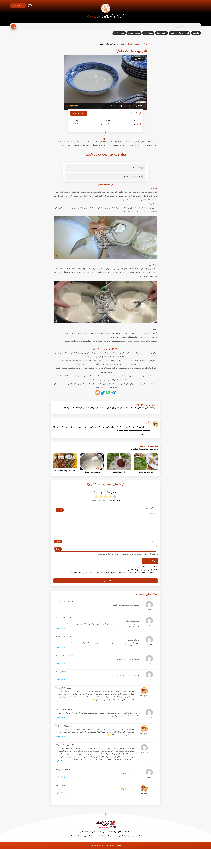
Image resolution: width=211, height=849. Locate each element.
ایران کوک (94, 16)
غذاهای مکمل (136, 106)
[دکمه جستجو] (13, 26)
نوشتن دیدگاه (80, 113)
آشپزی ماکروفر (119, 33)
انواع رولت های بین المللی (179, 33)
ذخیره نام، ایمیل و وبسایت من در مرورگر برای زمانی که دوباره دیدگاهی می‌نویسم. (126, 554)
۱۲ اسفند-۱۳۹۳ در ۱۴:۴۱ (64, 672)
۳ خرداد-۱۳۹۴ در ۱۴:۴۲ (64, 656)
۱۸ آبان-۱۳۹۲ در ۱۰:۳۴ (63, 710)
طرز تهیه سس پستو (146, 472)
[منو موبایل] (199, 5)
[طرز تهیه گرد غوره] (119, 470)
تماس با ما (110, 836)
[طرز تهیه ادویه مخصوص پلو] (65, 468)
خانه (145, 44)
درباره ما (92, 836)
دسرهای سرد (148, 33)
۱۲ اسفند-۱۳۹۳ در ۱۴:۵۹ (64, 688)
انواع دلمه (196, 33)
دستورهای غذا (120, 836)
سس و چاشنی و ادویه (129, 44)
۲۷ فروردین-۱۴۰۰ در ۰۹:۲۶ (64, 745)
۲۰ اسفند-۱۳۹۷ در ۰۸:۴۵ (64, 602)
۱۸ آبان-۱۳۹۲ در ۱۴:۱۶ (63, 726)
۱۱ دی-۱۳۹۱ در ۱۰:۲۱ (62, 769)
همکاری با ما (75, 836)
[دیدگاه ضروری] (104, 534)
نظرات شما (100, 836)
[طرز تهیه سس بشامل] (92, 470)
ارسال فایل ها (150, 561)
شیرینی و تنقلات (134, 33)
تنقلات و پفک (161, 33)
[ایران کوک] (105, 9)
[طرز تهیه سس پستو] (146, 470)
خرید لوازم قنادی (18, 5)
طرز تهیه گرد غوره (119, 472)
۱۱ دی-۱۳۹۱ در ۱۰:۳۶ (62, 785)
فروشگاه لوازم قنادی (134, 836)
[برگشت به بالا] (105, 814)
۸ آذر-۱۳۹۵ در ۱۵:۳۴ (63, 637)
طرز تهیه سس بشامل (92, 472)
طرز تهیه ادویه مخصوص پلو (65, 470)
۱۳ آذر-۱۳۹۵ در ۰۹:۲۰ (63, 618)
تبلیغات (84, 836)
